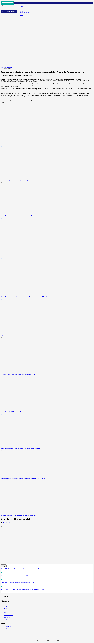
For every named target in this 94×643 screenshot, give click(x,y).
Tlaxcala (6, 606)
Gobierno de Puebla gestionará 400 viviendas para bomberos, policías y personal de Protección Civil (22, 180)
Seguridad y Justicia (8, 617)
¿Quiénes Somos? (7, 626)
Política (5, 612)
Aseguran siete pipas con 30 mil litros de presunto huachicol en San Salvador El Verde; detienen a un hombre (24, 335)
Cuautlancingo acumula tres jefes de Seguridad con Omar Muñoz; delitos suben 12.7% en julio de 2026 (23, 478)
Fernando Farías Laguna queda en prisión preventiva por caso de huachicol (17, 215)
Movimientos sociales (8, 615)
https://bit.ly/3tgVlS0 (6, 522)
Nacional (6, 608)
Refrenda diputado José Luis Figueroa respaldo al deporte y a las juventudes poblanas (19, 411)
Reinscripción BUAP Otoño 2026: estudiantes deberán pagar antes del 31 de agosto (18, 515)
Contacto (6, 630)
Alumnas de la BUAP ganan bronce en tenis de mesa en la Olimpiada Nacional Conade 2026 (20, 448)
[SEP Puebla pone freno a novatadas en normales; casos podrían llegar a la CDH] (33, 372)
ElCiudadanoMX (8, 67)
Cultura (5, 619)
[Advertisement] (39, 126)
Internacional (6, 610)
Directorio (6, 628)
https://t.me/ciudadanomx (7, 523)
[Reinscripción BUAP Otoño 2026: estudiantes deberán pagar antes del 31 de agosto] (33, 513)
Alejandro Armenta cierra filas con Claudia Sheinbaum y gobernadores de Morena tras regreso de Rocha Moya (25, 296)
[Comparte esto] (1, 65)
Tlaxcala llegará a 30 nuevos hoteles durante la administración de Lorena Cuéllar (18, 255)
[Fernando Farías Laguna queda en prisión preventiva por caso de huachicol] (31, 213)
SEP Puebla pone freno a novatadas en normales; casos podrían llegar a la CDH (18, 374)
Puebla (5, 604)
